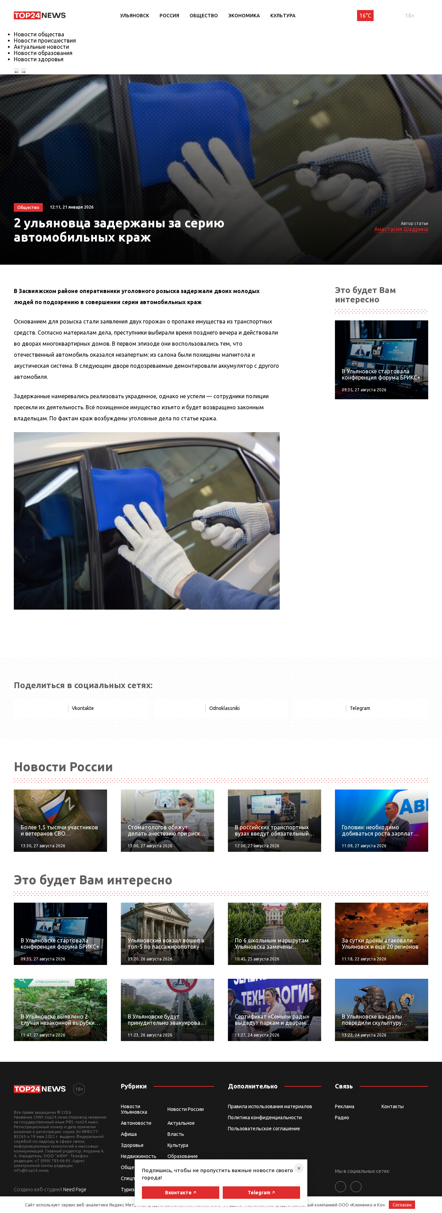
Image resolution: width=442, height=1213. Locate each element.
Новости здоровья (39, 59)
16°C (365, 15)
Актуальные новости (41, 47)
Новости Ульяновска (134, 1109)
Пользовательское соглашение (264, 1128)
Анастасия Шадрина (401, 229)
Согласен (402, 1204)
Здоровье (132, 1145)
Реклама (344, 1106)
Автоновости (136, 1123)
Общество (204, 15)
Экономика (244, 15)
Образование (182, 1156)
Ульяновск (134, 15)
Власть (175, 1134)
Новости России (185, 1109)
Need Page (74, 1189)
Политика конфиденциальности (265, 1117)
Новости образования (43, 53)
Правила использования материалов (270, 1106)
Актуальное (181, 1123)
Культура (283, 15)
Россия (169, 15)
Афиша (129, 1134)
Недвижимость (138, 1156)
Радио (342, 1117)
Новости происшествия (45, 40)
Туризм (129, 1189)
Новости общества (39, 34)
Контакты (393, 1106)
